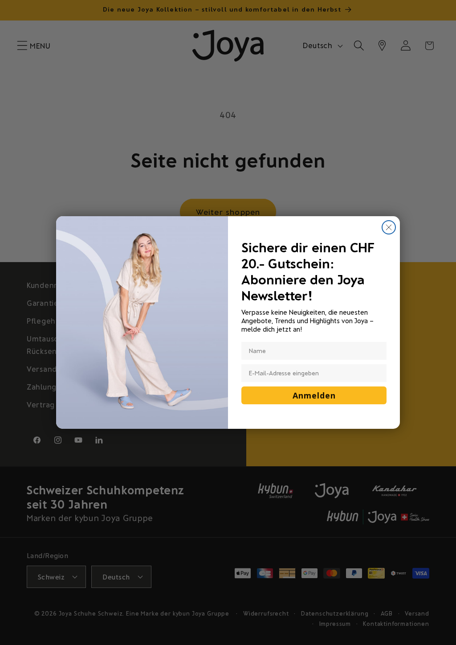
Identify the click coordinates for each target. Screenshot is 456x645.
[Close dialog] (388, 227)
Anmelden (314, 395)
